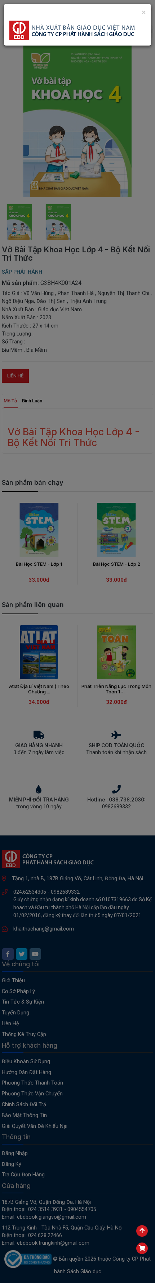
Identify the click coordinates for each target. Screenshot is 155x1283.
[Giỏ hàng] (142, 1248)
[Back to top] (142, 1231)
